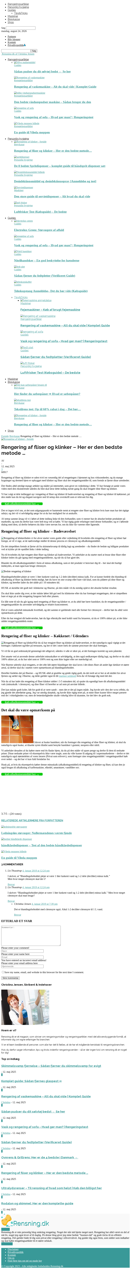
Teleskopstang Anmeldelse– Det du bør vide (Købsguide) (51, 291)
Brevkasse (14, 19)
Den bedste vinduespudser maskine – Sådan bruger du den (52, 102)
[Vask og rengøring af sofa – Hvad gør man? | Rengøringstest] (24, 108)
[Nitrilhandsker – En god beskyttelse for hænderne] (23, 251)
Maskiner (13, 16)
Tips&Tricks (21, 13)
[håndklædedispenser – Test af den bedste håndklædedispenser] (16, 839)
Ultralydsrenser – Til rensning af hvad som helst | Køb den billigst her (51, 1188)
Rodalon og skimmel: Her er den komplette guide (37, 1203)
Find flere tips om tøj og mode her (25, 1260)
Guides (12, 10)
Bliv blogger (14, 39)
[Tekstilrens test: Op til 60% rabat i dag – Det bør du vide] (22, 400)
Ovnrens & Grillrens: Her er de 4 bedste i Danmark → (39, 1157)
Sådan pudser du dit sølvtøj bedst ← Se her (42, 71)
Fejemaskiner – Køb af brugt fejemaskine (50, 309)
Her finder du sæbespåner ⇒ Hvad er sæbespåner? (47, 394)
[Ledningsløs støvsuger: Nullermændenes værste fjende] (14, 826)
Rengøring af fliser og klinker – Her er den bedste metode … (44, 1173)
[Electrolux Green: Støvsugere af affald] (23, 220)
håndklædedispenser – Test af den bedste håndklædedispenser (41, 845)
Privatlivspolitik (15, 1252)
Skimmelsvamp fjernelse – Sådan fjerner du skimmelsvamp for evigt (51, 1066)
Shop (11, 22)
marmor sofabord (67, 676)
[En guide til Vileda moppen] (26, 123)
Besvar (11, 884)
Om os (11, 1258)
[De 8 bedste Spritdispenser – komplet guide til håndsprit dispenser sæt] (21, 157)
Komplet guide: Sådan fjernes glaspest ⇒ (31, 1081)
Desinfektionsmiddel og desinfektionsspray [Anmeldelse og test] (55, 181)
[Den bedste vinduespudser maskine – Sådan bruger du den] (29, 93)
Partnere (12, 36)
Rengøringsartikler (18, 4)
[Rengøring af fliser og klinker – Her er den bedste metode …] (30, 141)
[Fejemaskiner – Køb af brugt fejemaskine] (35, 300)
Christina (5, 1102)
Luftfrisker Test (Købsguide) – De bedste (40, 211)
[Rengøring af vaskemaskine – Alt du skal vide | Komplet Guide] (29, 77)
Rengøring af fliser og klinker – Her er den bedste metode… (53, 150)
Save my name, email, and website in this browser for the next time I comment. (44, 972)
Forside (5, 436)
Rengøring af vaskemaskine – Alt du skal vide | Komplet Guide (55, 86)
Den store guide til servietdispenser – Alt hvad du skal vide (52, 196)
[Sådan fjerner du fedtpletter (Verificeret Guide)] (19, 266)
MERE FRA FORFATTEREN (47, 820)
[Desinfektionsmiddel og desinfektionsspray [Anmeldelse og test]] (29, 172)
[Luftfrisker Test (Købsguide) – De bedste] (20, 202)
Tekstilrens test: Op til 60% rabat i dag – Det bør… (47, 409)
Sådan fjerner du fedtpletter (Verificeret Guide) (44, 275)
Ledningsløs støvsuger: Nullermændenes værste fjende (36, 833)
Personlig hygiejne (18, 7)
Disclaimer (13, 1249)
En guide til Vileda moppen (32, 132)
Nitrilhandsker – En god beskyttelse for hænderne (46, 260)
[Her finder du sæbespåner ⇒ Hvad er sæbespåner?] (30, 385)
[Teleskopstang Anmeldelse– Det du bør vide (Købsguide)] (23, 282)
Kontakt (12, 42)
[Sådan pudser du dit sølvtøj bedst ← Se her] (24, 62)
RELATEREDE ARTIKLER (16, 820)
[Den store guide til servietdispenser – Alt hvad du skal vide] (23, 187)
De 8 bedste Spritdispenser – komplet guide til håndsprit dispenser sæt (59, 166)
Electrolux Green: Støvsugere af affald (39, 230)
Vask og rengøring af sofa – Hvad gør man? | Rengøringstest (53, 117)
